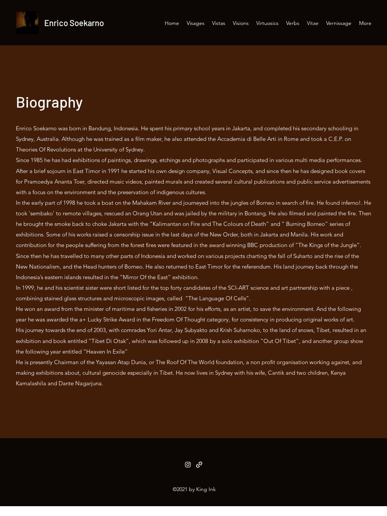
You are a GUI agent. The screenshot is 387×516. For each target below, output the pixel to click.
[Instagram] (188, 464)
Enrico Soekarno (74, 23)
